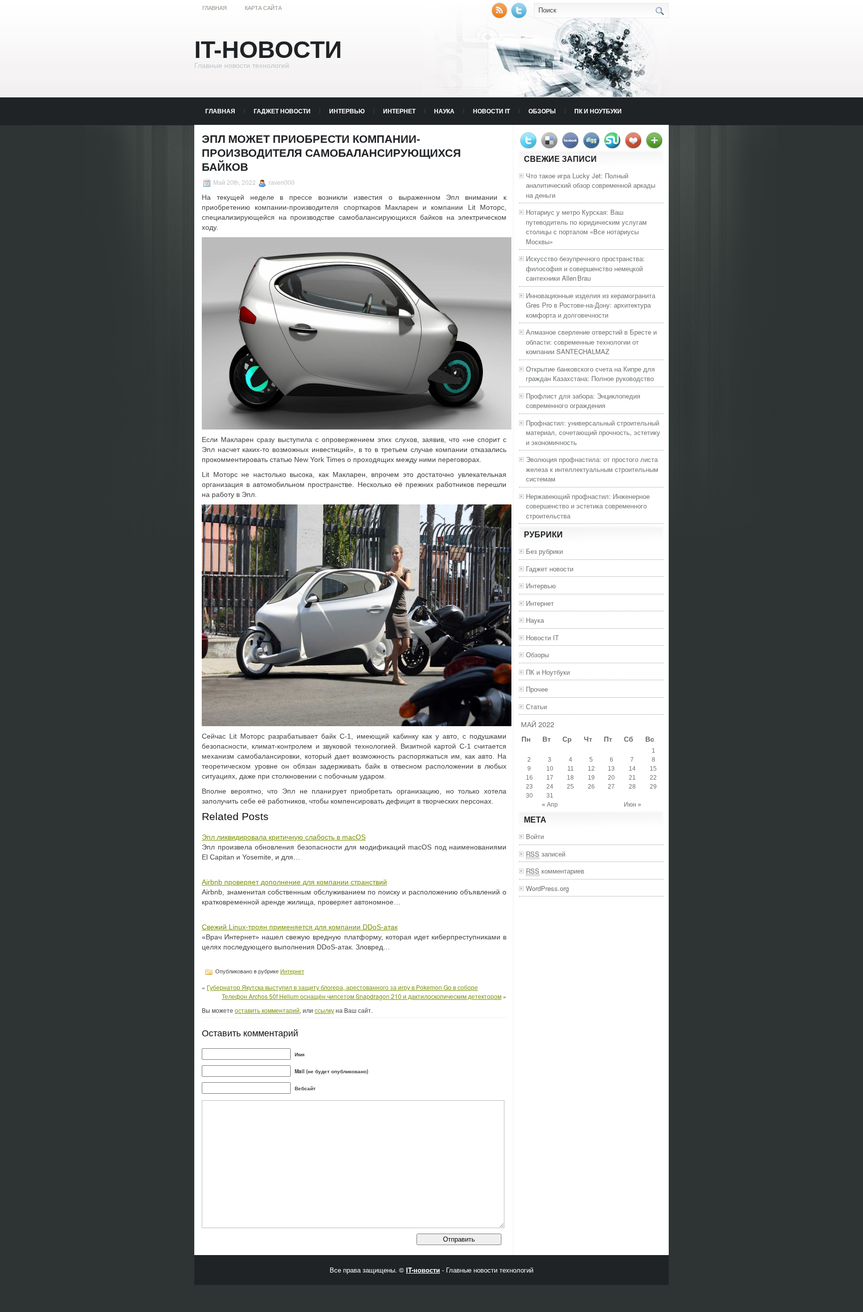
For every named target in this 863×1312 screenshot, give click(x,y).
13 (611, 768)
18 (570, 777)
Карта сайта (263, 8)
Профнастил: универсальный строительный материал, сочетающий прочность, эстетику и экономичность (593, 432)
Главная (214, 8)
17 (549, 777)
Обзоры (542, 110)
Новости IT (491, 110)
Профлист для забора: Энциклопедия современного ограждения (583, 401)
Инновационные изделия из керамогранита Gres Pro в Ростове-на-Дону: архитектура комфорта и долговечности (590, 305)
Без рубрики (544, 551)
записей (545, 854)
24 (549, 786)
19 (591, 777)
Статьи (536, 706)
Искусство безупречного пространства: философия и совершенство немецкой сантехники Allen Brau (585, 268)
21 (632, 777)
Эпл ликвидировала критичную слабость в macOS (284, 837)
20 (611, 777)
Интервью (347, 110)
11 (570, 768)
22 (653, 777)
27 (611, 786)
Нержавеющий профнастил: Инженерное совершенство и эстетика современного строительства (588, 505)
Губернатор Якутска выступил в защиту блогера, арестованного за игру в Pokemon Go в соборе (342, 987)
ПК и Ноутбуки (598, 110)
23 (529, 786)
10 (549, 768)
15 (653, 768)
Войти (535, 836)
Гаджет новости (282, 110)
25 (570, 786)
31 (549, 795)
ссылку (324, 1010)
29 (653, 786)
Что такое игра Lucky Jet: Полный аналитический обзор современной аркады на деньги (590, 185)
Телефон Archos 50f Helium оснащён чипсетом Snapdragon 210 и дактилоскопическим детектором (361, 996)
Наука (444, 110)
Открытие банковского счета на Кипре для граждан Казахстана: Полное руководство (590, 374)
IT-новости (268, 49)
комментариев (555, 870)
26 (591, 786)
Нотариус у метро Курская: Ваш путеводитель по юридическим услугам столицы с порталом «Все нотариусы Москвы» (586, 226)
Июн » (632, 804)
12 (591, 768)
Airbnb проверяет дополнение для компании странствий (294, 882)
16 (529, 777)
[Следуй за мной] (520, 15)
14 (632, 768)
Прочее (537, 689)
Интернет (399, 110)
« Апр (550, 804)
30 (529, 795)
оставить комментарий (267, 1010)
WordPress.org (547, 888)
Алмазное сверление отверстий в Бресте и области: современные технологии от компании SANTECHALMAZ (591, 341)
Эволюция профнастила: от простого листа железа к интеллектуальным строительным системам (592, 468)
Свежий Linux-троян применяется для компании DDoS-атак (300, 927)
